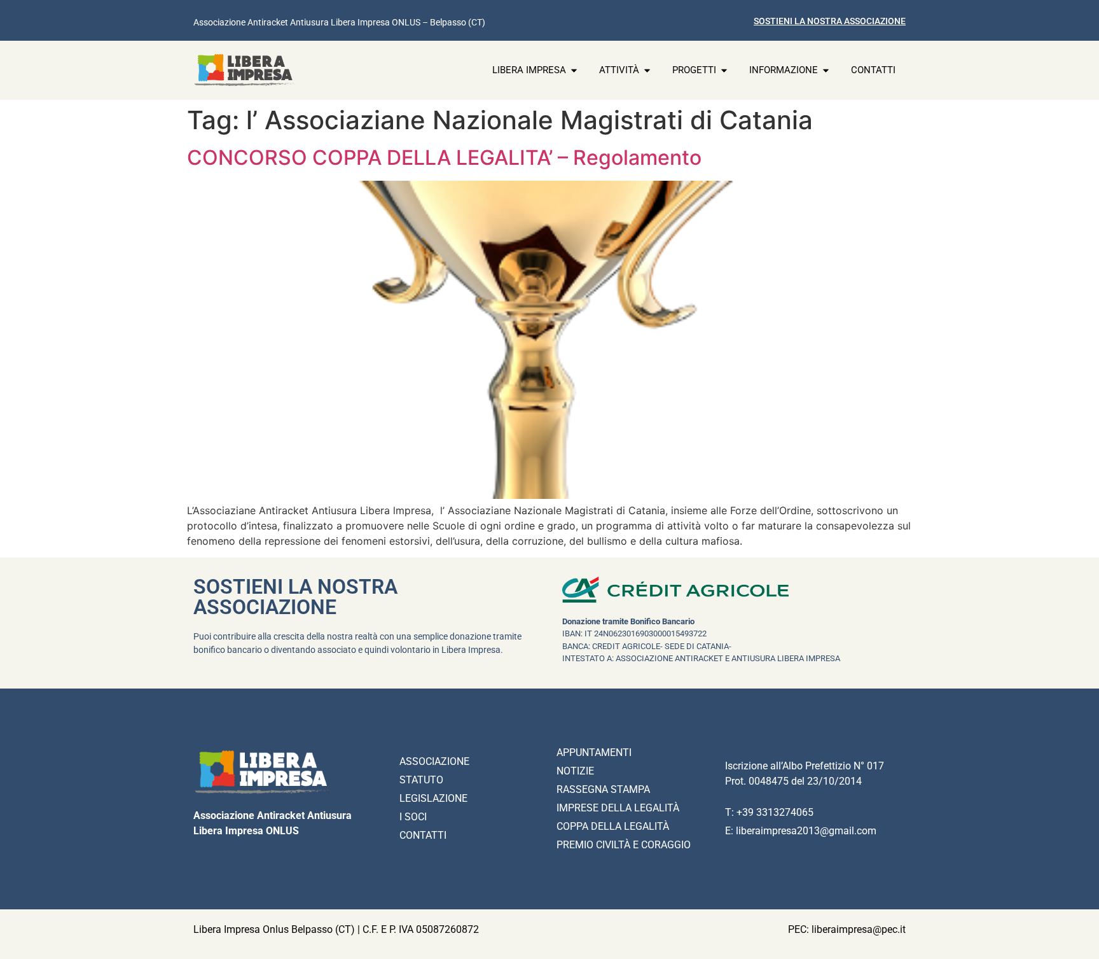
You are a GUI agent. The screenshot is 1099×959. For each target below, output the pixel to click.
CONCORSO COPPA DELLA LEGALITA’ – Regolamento (444, 157)
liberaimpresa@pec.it (859, 929)
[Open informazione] (826, 70)
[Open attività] (647, 70)
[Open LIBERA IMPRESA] (574, 70)
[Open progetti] (724, 70)
